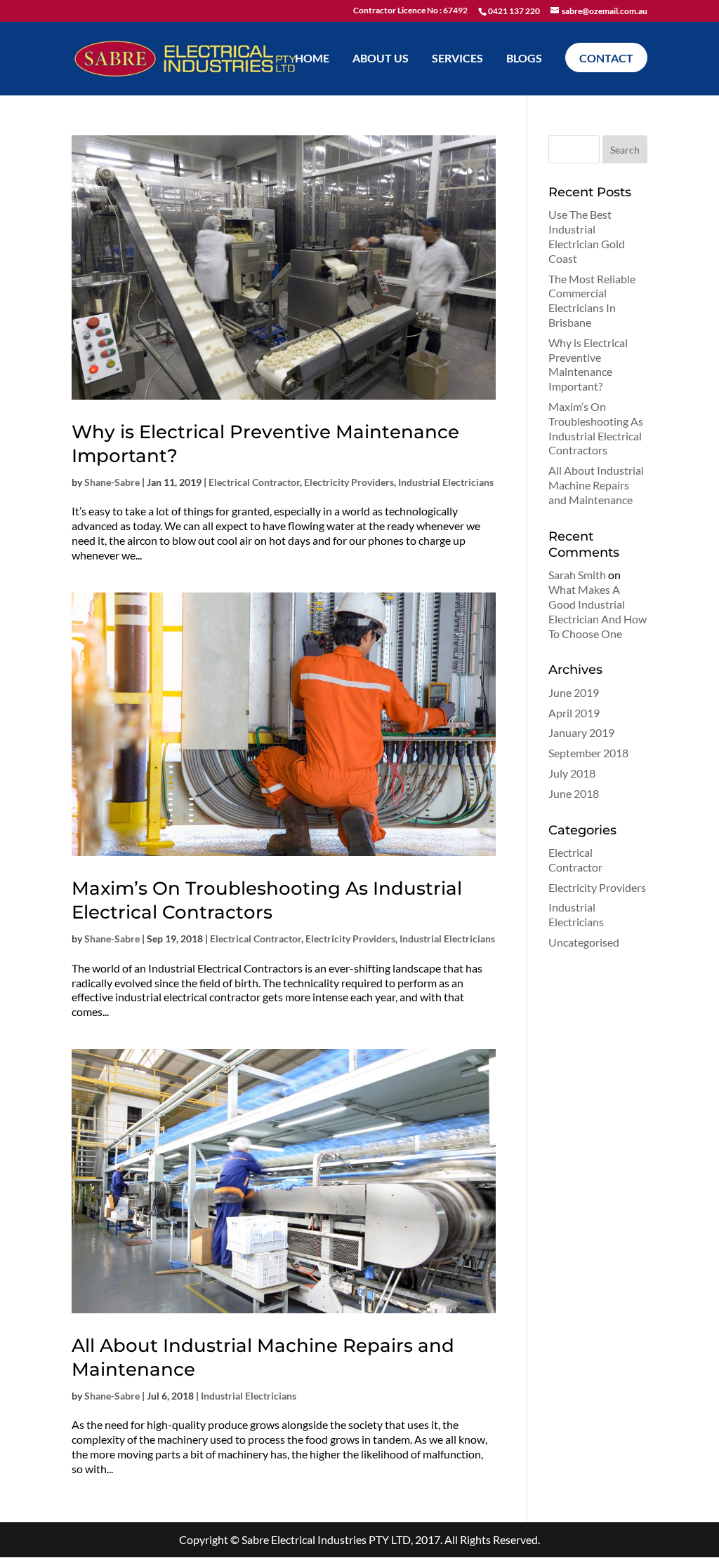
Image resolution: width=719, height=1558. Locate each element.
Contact (606, 58)
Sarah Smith (577, 574)
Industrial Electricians (446, 482)
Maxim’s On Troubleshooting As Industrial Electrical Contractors (267, 900)
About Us (380, 59)
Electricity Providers (349, 482)
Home (312, 59)
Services (457, 59)
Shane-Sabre (112, 482)
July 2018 (571, 773)
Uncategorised (583, 942)
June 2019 (573, 692)
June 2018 (573, 793)
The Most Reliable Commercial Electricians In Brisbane (591, 300)
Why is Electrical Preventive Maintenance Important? (588, 364)
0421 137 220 (514, 11)
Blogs (524, 59)
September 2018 (588, 752)
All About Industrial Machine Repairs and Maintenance (596, 484)
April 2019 (574, 712)
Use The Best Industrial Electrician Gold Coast (586, 236)
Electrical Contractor (254, 482)
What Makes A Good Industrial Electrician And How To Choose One (597, 611)
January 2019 (581, 732)
